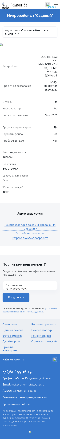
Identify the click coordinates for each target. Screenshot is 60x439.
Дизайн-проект (12, 341)
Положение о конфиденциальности (25, 397)
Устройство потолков (30, 233)
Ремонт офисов (41, 335)
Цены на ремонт (13, 330)
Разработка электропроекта (30, 238)
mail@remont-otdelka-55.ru (28, 384)
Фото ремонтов (12, 335)
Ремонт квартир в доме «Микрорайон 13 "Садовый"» (30, 226)
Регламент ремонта (43, 324)
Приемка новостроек (10, 349)
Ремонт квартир (41, 330)
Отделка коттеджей (44, 341)
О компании (10, 324)
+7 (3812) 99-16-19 (17, 372)
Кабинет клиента (13, 359)
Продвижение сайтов (16, 404)
